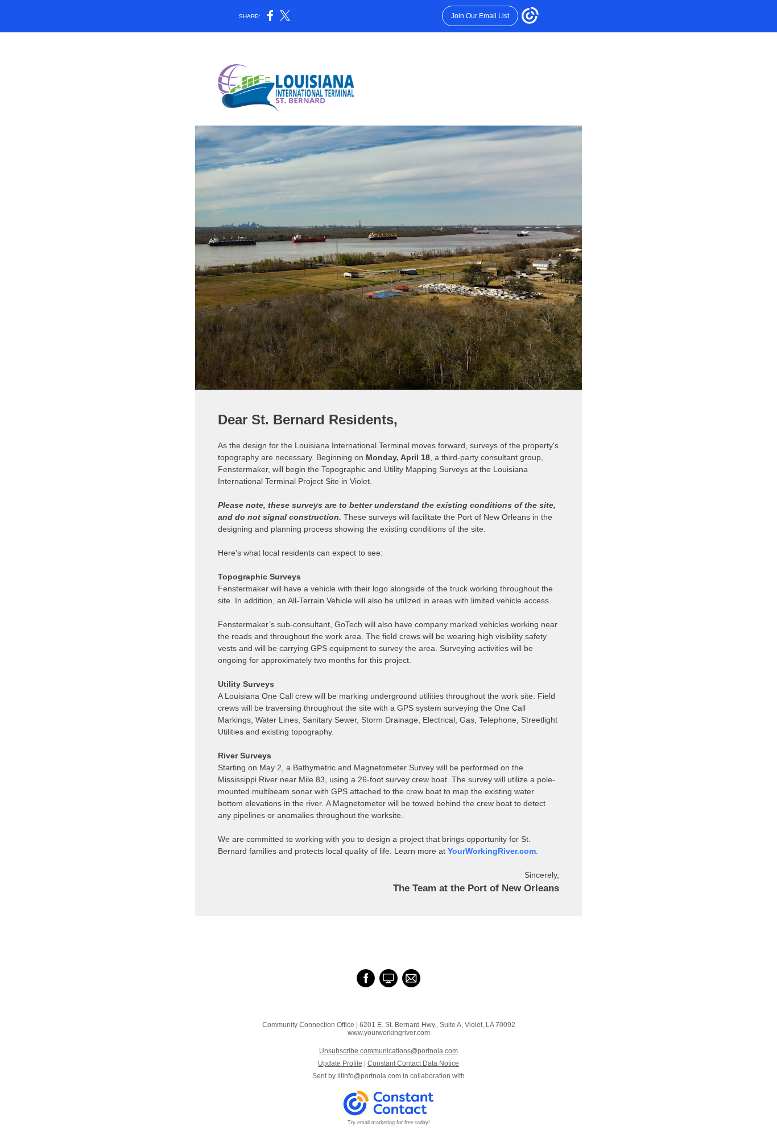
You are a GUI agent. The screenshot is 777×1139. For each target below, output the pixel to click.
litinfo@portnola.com (369, 1076)
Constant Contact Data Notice (413, 1063)
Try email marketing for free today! (389, 1122)
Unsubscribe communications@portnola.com (388, 1051)
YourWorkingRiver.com (492, 851)
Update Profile (340, 1063)
